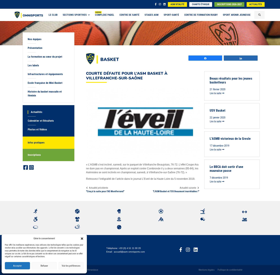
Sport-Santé (171, 14)
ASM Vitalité (177, 4)
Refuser (44, 265)
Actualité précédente (98, 188)
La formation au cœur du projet (45, 56)
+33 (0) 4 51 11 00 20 (130, 248)
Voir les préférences (71, 265)
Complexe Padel (104, 14)
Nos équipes (34, 39)
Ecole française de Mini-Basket (45, 82)
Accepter (17, 265)
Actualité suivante (188, 188)
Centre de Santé (129, 14)
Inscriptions (34, 154)
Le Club (53, 14)
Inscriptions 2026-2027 (229, 4)
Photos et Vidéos (37, 129)
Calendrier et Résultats (41, 120)
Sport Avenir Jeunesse (237, 14)
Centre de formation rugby (201, 14)
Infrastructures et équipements (45, 74)
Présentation (35, 48)
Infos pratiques (36, 142)
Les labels (33, 65)
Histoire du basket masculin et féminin (45, 93)
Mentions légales (207, 270)
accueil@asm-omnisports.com (129, 251)
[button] (82, 238)
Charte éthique (201, 4)
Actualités (255, 4)
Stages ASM (151, 14)
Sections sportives (75, 14)
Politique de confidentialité (230, 270)
